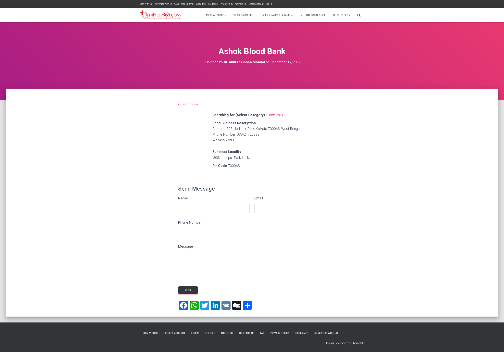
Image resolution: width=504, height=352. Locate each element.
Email (258, 198)
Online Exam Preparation (277, 15)
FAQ (262, 333)
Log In (269, 4)
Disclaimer (200, 4)
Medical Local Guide (313, 15)
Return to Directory (188, 104)
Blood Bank (274, 115)
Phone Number (190, 222)
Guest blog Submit (184, 4)
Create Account (256, 4)
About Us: (227, 333)
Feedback (213, 4)
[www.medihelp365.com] (161, 15)
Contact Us (240, 4)
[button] (226, 15)
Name (183, 198)
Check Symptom (243, 15)
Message (185, 246)
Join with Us (146, 4)
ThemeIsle (357, 343)
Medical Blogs (215, 15)
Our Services (340, 15)
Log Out (210, 333)
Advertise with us (163, 4)
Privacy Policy (226, 4)
